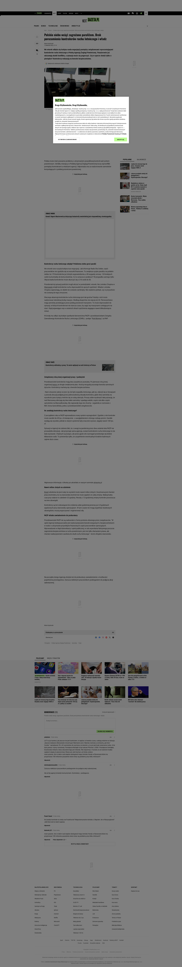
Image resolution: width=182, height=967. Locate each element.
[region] (91, 120)
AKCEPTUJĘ (120, 139)
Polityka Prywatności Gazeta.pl (111, 134)
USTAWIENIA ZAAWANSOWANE (67, 139)
